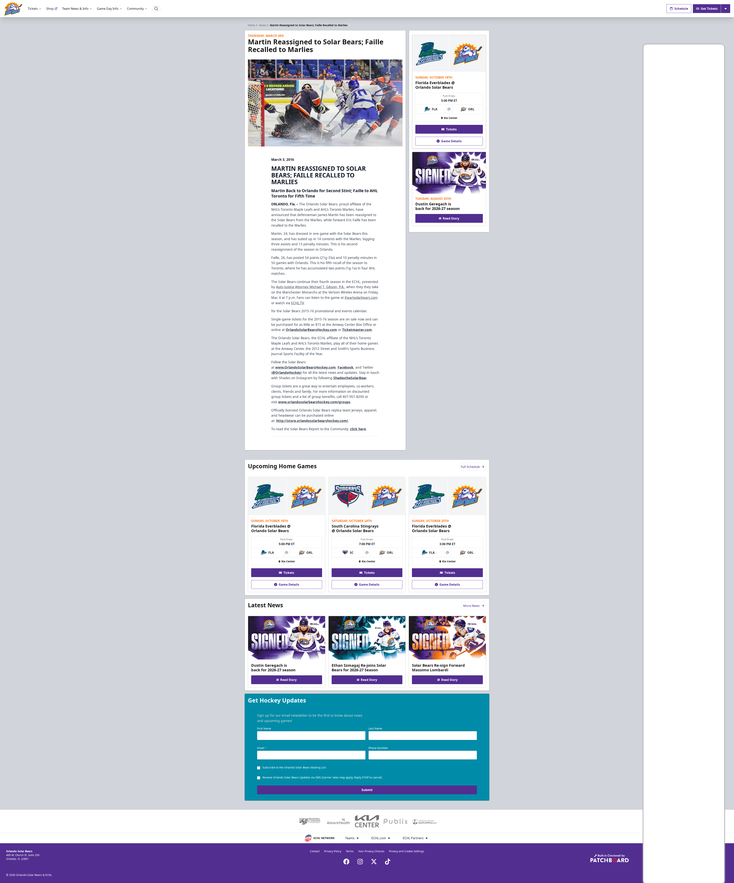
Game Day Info (108, 9)
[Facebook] (346, 861)
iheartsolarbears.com (361, 297)
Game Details (451, 141)
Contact (315, 851)
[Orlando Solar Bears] (13, 9)
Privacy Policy (332, 851)
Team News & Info (75, 9)
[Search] (156, 8)
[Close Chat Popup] (721, 48)
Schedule (681, 9)
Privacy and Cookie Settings (406, 851)
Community (135, 9)
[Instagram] (360, 861)
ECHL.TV (297, 303)
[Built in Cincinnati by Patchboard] (609, 858)
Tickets (33, 9)
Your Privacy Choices (371, 851)
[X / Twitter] (374, 861)
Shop (50, 9)
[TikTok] (387, 861)
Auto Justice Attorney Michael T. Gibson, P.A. (310, 287)
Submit (367, 790)
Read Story (451, 218)
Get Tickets (709, 9)
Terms (350, 851)
